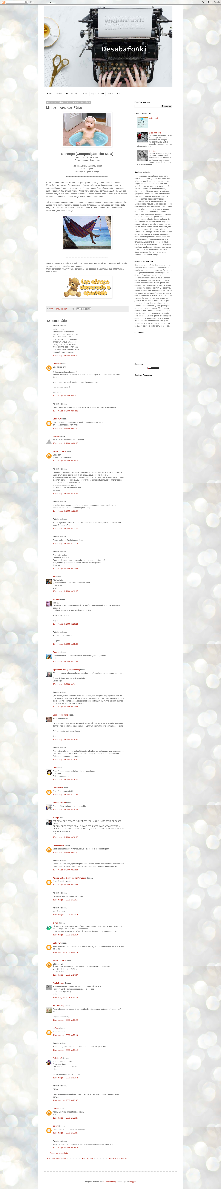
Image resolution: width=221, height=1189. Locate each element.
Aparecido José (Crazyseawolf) (66, 670)
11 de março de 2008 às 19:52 (65, 1078)
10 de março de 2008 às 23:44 (65, 885)
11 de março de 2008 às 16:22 (65, 1020)
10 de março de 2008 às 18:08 (65, 837)
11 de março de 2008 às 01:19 (65, 915)
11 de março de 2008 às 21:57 (65, 1100)
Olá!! (55, 768)
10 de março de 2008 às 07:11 (65, 396)
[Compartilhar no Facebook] (86, 308)
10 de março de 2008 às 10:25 (65, 493)
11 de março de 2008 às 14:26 (65, 952)
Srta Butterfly (58, 1006)
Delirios (59, 94)
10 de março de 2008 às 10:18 (65, 461)
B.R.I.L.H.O (57, 1058)
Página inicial (87, 1158)
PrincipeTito (58, 788)
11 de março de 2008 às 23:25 (65, 1118)
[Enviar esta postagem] (73, 309)
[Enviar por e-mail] (77, 308)
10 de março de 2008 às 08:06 (65, 443)
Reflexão (153, 151)
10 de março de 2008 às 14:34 (65, 707)
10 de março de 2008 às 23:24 (65, 870)
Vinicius (56, 436)
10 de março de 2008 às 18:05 (65, 810)
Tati (54, 577)
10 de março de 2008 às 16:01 (65, 780)
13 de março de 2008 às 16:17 (65, 1148)
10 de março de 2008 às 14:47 (65, 739)
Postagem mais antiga (118, 1158)
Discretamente (155, 133)
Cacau (55, 1108)
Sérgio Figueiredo (60, 715)
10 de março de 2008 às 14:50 (65, 760)
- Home (49, 94)
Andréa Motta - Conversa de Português (69, 878)
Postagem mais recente (56, 1158)
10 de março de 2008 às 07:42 (65, 411)
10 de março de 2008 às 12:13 (65, 544)
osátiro (56, 1028)
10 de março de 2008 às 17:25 (65, 795)
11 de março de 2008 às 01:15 (65, 900)
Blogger (132, 1182)
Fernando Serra (59, 451)
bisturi (55, 923)
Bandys (56, 652)
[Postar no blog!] (80, 308)
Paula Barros (58, 983)
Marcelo (56, 599)
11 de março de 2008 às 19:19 (65, 1050)
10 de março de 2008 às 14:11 (65, 684)
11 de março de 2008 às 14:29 (65, 975)
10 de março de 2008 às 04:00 (65, 355)
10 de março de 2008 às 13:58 (65, 662)
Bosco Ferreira (59, 803)
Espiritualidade (97, 94)
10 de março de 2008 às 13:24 (65, 624)
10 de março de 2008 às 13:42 (65, 644)
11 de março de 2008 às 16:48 (65, 1035)
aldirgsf (56, 818)
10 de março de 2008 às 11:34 (65, 529)
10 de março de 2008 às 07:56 (65, 428)
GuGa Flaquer (59, 845)
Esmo (85, 94)
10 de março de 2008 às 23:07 (65, 852)
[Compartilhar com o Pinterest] (89, 308)
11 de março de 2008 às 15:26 (65, 998)
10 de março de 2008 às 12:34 (65, 569)
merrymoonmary (109, 1182)
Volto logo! (153, 118)
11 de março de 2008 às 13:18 (65, 935)
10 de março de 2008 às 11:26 (65, 511)
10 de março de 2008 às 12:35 (65, 591)
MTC (119, 94)
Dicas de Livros (72, 94)
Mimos (110, 94)
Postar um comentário (59, 1153)
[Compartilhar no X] (83, 308)
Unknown (57, 364)
